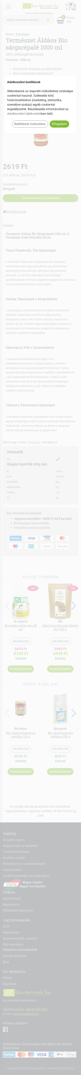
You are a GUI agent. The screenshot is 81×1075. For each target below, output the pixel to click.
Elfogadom (59, 124)
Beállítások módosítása (30, 124)
